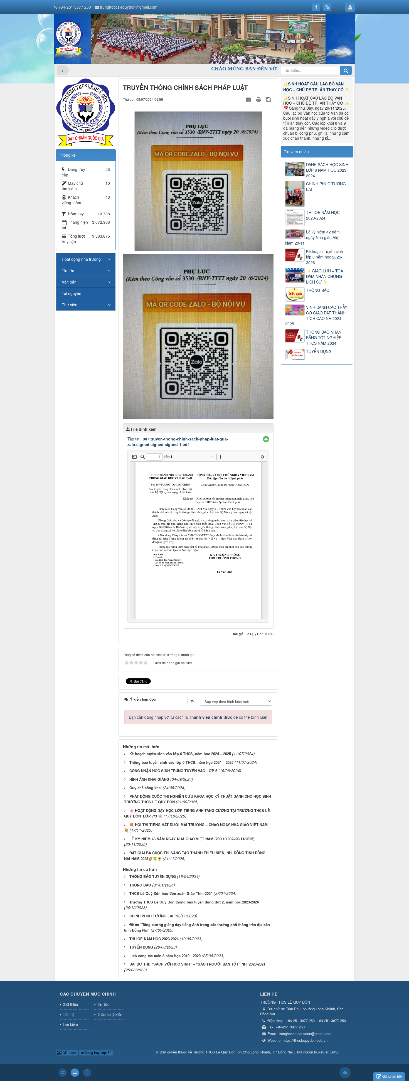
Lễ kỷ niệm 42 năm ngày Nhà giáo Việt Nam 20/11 (312, 237)
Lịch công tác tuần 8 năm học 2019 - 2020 (165, 955)
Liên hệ (68, 1014)
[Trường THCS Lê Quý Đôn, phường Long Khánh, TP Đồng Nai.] (68, 35)
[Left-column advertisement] (85, 112)
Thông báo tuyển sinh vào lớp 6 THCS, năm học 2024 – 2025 (181, 762)
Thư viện (69, 304)
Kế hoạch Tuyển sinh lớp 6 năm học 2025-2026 (324, 256)
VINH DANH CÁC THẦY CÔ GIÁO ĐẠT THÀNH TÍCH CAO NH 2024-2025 (316, 315)
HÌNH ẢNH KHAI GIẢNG (149, 779)
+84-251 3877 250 (74, 7)
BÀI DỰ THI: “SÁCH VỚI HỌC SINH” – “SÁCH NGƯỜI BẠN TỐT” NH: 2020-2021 (197, 964)
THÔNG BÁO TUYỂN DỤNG (152, 876)
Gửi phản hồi (392, 1076)
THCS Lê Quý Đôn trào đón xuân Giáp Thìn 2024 (171, 893)
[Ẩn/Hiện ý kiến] (192, 701)
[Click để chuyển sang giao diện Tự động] (62, 1072)
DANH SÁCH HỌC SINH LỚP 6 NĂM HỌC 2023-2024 (327, 170)
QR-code (69, 1052)
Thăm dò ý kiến (109, 1014)
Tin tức (68, 270)
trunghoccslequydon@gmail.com (128, 7)
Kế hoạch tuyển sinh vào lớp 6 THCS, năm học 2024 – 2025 (180, 753)
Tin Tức (103, 1004)
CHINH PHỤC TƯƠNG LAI (151, 916)
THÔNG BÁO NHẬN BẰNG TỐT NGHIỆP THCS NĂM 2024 (323, 337)
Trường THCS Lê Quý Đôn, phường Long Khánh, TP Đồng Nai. (243, 1052)
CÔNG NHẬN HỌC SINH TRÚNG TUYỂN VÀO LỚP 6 (173, 770)
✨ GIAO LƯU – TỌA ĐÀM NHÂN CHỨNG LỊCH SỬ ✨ (324, 276)
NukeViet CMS (326, 1052)
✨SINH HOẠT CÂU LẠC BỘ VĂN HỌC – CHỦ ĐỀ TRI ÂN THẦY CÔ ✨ (316, 86)
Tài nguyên (71, 293)
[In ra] (259, 99)
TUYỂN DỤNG (141, 947)
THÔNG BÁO (140, 885)
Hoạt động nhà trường (81, 259)
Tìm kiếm (70, 1024)
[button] (266, 439)
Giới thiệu (70, 1004)
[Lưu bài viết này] (269, 99)
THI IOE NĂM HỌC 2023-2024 (154, 938)
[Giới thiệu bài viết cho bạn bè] (249, 99)
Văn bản (69, 282)
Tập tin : (177, 441)
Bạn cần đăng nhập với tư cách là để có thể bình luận (198, 717)
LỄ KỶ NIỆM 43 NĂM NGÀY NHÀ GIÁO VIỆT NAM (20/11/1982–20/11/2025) (191, 838)
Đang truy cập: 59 (98, 1052)
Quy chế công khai (145, 787)
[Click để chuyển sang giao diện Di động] (87, 1072)
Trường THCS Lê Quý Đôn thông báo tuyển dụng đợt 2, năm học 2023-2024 (194, 902)
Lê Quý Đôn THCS (259, 633)
